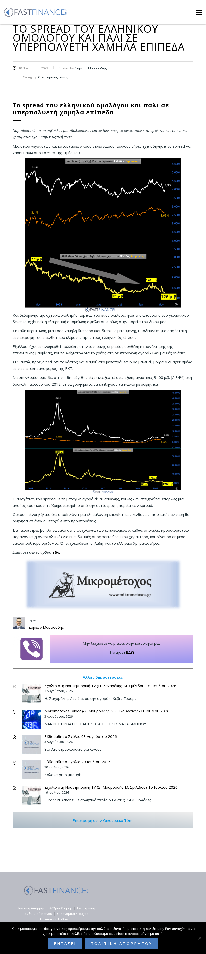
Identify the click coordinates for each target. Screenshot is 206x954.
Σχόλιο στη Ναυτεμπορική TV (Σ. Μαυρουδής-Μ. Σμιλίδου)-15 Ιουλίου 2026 (111, 787)
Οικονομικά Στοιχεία (72, 913)
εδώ (56, 552)
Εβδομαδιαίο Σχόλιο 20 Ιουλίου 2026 (77, 761)
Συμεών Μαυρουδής (46, 627)
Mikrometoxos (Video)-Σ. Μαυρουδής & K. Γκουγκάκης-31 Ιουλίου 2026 (106, 710)
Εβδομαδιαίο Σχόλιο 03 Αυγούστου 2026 (80, 736)
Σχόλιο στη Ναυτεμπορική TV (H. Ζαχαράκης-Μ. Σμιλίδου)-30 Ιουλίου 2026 (110, 685)
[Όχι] (199, 938)
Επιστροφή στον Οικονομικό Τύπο (103, 820)
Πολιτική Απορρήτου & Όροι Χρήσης (44, 908)
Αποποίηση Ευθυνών (56, 919)
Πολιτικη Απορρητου (121, 943)
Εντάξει (65, 943)
